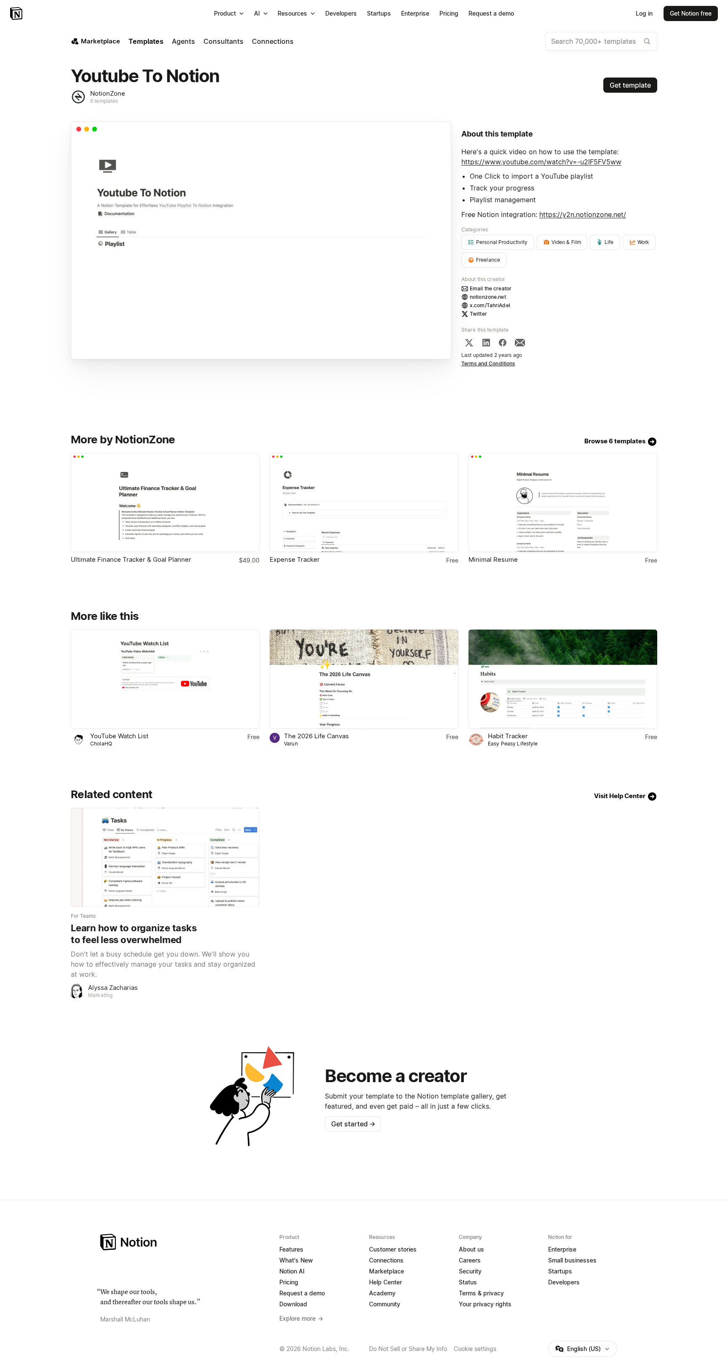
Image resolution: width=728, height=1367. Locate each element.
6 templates (104, 101)
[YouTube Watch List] (165, 679)
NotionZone (107, 93)
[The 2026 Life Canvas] (364, 679)
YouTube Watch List (119, 736)
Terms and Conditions (488, 363)
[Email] (520, 342)
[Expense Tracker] (364, 502)
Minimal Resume (493, 559)
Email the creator (490, 288)
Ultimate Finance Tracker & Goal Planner (131, 559)
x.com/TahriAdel (490, 305)
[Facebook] (502, 342)
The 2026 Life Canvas (316, 736)
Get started (353, 1124)
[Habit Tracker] (562, 679)
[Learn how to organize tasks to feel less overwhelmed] (165, 857)
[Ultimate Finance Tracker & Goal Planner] (165, 502)
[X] (468, 342)
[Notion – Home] (17, 13)
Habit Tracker (508, 736)
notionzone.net (488, 297)
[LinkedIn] (486, 342)
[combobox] (601, 41)
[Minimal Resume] (562, 502)
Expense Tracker (295, 559)
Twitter (478, 314)
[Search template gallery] (647, 41)
